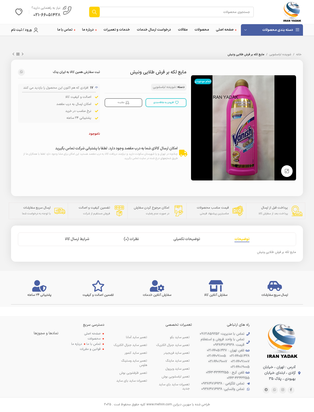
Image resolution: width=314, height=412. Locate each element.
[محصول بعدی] (13, 54)
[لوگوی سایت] (292, 11)
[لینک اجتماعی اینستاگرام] (282, 390)
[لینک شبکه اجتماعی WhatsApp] (21, 72)
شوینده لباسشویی (280, 54)
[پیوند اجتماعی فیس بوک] (291, 390)
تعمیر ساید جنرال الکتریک (130, 345)
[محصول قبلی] (22, 54)
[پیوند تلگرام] (266, 390)
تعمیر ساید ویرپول (177, 368)
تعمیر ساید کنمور (136, 353)
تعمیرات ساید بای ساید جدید (174, 386)
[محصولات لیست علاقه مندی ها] (19, 12)
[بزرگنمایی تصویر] (287, 171)
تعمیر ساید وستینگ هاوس (134, 362)
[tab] (241, 239)
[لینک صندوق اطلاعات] (51, 12)
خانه (299, 54)
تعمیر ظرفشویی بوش (133, 373)
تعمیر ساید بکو (180, 337)
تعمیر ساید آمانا (136, 337)
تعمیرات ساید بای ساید (131, 380)
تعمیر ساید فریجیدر (177, 353)
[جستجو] (94, 12)
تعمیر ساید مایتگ (178, 360)
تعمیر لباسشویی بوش (176, 376)
